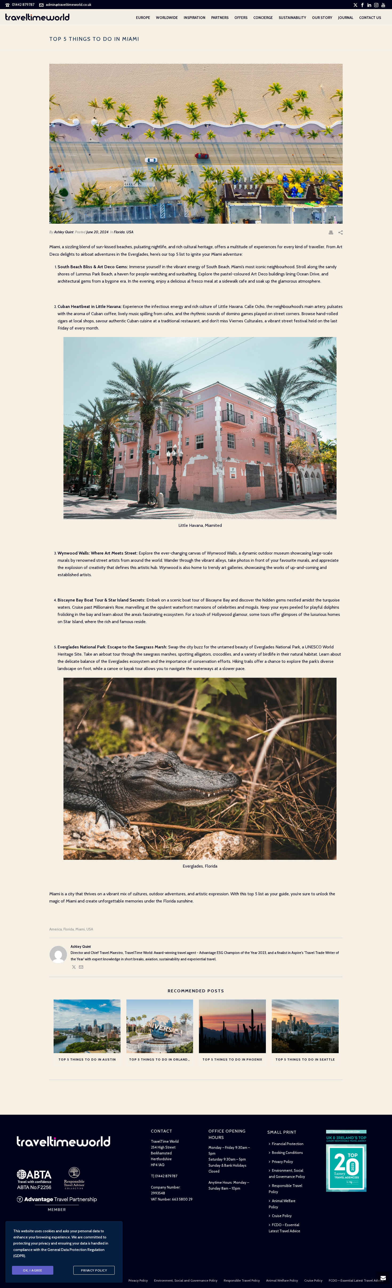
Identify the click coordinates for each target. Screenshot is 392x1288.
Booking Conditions (287, 1152)
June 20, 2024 (97, 232)
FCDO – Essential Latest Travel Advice (284, 1228)
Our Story (322, 17)
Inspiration (194, 17)
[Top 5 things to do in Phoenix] (232, 1026)
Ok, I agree (32, 1270)
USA (129, 232)
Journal (345, 17)
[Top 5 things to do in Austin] (87, 1026)
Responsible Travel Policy (285, 1188)
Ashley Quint (63, 232)
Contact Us (370, 17)
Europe (143, 17)
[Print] (331, 232)
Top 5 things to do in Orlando (160, 1059)
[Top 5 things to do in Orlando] (159, 1026)
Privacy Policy (282, 1161)
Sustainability (292, 17)
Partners (220, 17)
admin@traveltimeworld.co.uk (68, 4)
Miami (80, 929)
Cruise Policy (282, 1216)
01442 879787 (23, 4)
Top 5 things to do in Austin (87, 1059)
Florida (119, 232)
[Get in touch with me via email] (81, 968)
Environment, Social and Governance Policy (287, 1173)
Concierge (263, 17)
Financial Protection (287, 1144)
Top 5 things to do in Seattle (305, 1059)
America (55, 929)
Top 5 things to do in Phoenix (232, 1059)
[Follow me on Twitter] (74, 968)
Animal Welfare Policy (282, 1204)
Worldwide (167, 17)
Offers (240, 17)
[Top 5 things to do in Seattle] (305, 1026)
